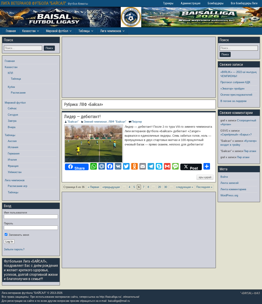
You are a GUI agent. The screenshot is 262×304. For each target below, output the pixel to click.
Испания (13, 147)
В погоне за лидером (233, 101)
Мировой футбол (57, 31)
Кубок (11, 86)
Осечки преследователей (236, 94)
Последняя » (204, 187)
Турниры (168, 3)
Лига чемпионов (110, 31)
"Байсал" (73, 121)
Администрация (190, 3)
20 (159, 187)
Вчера (11, 127)
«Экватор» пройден (232, 88)
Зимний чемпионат (95, 121)
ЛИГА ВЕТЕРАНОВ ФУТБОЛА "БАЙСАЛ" (33, 3)
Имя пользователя (15, 212)
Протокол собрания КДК (235, 82)
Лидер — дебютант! (82, 116)
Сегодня (13, 114)
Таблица (16, 78)
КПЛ (10, 73)
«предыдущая (111, 187)
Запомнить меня (18, 234)
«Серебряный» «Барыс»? (236, 134)
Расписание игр (17, 186)
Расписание (18, 92)
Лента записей (229, 182)
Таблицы (84, 31)
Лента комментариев (233, 189)
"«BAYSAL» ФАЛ (250, 293)
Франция (13, 166)
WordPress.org (229, 195)
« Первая (93, 187)
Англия (12, 141)
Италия (12, 159)
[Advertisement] (139, 67)
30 (165, 187)
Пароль (8, 223)
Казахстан (29, 31)
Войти (224, 176)
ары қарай (205, 177)
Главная (11, 31)
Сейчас (12, 108)
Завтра (12, 120)
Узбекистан (14, 172)
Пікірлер (137, 121)
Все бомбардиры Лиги (244, 3)
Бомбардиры (216, 3)
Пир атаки (250, 151)
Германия (13, 153)
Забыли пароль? (14, 249)
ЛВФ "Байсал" (117, 121)
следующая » (184, 187)
